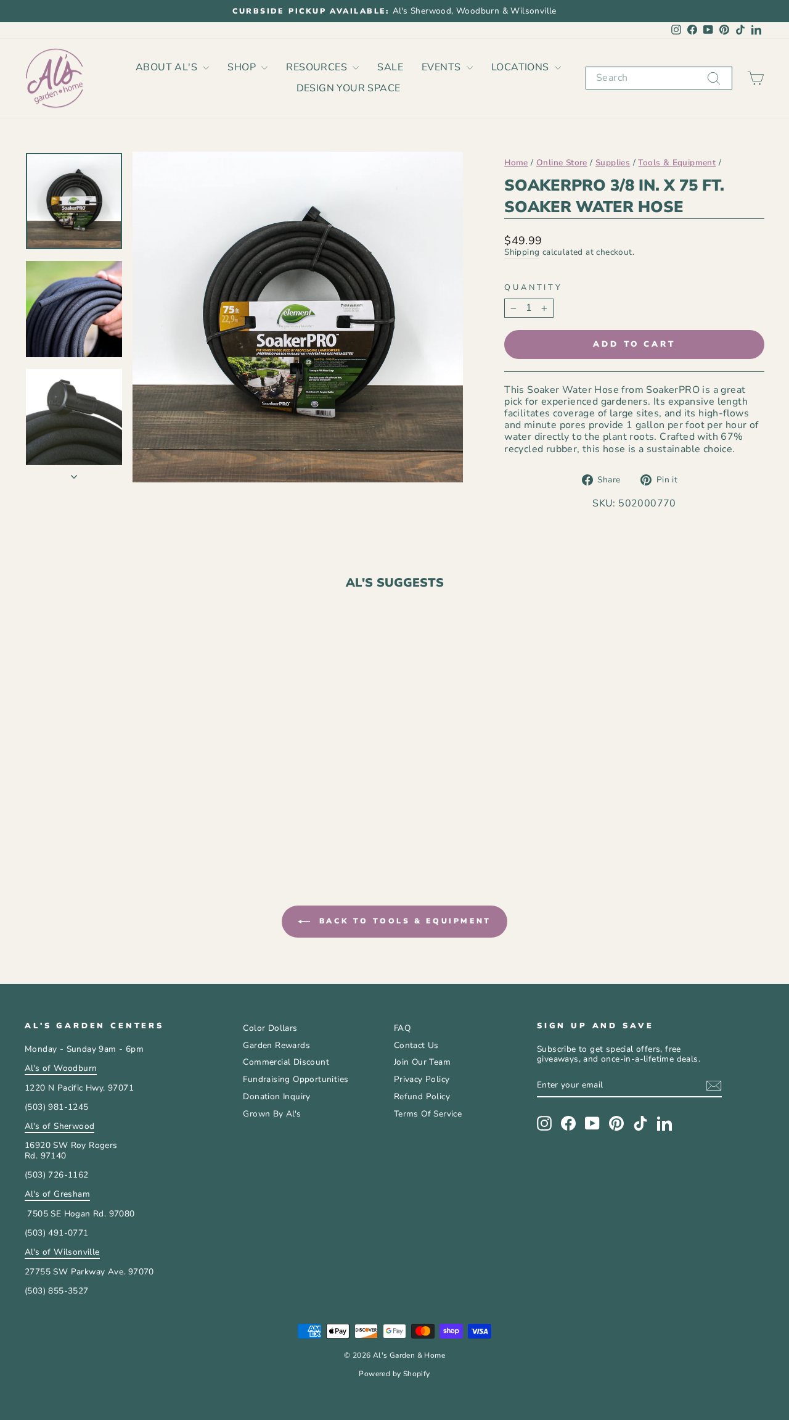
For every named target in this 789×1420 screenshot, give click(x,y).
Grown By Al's (272, 1114)
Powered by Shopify (394, 1374)
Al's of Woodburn (61, 1068)
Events (443, 67)
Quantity (533, 287)
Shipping (521, 252)
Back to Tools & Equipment (403, 921)
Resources (318, 67)
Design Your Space (348, 88)
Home (516, 162)
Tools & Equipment (677, 162)
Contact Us (416, 1045)
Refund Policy (422, 1096)
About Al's (168, 67)
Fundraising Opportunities (295, 1079)
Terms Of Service (428, 1114)
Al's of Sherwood (59, 1126)
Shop (242, 67)
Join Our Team (422, 1062)
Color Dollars (270, 1028)
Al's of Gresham (57, 1194)
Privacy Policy (422, 1079)
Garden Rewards (276, 1045)
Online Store (561, 162)
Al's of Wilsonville (62, 1252)
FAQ (402, 1028)
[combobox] (659, 78)
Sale (390, 67)
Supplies (612, 162)
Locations (521, 67)
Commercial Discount (286, 1062)
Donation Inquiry (276, 1096)
